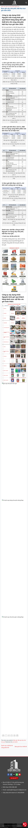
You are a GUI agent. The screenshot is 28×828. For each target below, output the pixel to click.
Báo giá (3, 6)
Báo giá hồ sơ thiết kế (21, 746)
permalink (15, 742)
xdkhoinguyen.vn (21, 825)
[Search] (26, 2)
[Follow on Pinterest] (19, 774)
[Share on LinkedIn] (17, 735)
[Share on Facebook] (6, 735)
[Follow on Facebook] (8, 774)
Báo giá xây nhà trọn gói (12, 6)
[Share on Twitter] (9, 735)
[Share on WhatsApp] (3, 735)
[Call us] (17, 774)
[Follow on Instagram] (11, 774)
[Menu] (2, 3)
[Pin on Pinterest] (14, 735)
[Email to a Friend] (11, 735)
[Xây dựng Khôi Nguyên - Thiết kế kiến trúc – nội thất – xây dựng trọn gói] (14, 2)
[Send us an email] (14, 774)
